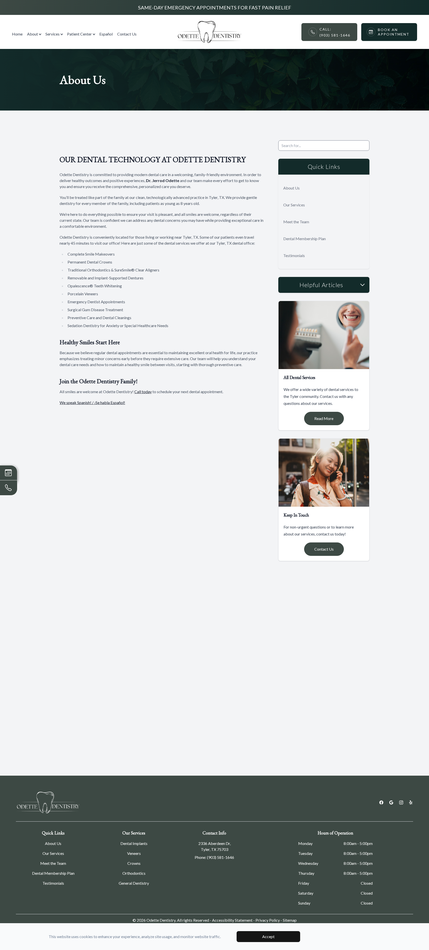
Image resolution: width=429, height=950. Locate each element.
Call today (143, 391)
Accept (268, 936)
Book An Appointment (393, 32)
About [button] (32, 34)
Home (17, 34)
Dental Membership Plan (304, 238)
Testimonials (294, 255)
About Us (291, 188)
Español (106, 34)
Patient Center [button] (79, 34)
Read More (323, 418)
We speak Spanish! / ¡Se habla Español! (92, 402)
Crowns (134, 863)
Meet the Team (296, 221)
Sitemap (290, 920)
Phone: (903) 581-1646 (214, 857)
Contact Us (127, 34)
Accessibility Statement (232, 920)
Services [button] (52, 34)
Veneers (134, 853)
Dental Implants (133, 843)
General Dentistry (134, 883)
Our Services (294, 204)
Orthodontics (133, 873)
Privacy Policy (267, 920)
